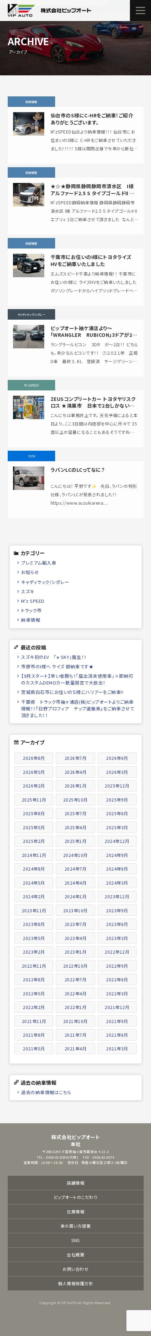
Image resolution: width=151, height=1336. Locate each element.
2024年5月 (34, 883)
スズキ (27, 591)
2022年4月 (76, 993)
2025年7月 (76, 813)
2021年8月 (34, 1035)
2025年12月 (117, 786)
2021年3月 (117, 1048)
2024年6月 (117, 869)
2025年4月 (76, 827)
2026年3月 (117, 772)
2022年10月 (75, 966)
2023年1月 (76, 952)
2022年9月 (117, 966)
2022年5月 (34, 993)
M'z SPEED (33, 601)
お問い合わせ (75, 1269)
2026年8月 (34, 758)
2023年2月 (34, 952)
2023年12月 (117, 896)
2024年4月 (76, 883)
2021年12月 (117, 1007)
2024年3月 (117, 883)
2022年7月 (76, 979)
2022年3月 (117, 993)
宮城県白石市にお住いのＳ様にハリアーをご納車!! (72, 692)
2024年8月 (34, 869)
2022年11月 (34, 966)
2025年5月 (34, 827)
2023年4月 (76, 938)
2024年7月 (76, 869)
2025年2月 (34, 841)
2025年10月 (75, 800)
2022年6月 (117, 979)
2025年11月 (34, 800)
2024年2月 (34, 896)
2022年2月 (34, 1007)
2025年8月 (34, 813)
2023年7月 (76, 924)
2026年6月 (117, 758)
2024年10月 (75, 855)
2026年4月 (76, 772)
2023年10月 (75, 910)
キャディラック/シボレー (45, 582)
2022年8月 (34, 979)
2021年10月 (75, 1021)
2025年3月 (117, 827)
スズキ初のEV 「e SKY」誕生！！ (54, 657)
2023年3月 (117, 938)
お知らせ (30, 572)
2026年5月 (34, 772)
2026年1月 (76, 786)
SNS (75, 1240)
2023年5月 (34, 938)
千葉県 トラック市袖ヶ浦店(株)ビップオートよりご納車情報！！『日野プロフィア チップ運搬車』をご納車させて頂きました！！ (78, 708)
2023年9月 (117, 910)
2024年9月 (117, 855)
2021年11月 (34, 1021)
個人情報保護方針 (75, 1283)
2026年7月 (76, 758)
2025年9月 (117, 800)
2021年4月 (76, 1048)
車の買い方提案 (75, 1226)
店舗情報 (75, 1183)
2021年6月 (117, 1035)
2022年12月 (117, 952)
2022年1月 (76, 1007)
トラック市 (31, 610)
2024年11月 (34, 855)
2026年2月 (34, 786)
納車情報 (30, 619)
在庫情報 (75, 1211)
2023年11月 (34, 910)
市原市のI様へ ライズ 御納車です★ (57, 666)
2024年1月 (76, 896)
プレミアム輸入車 (38, 562)
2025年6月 (117, 813)
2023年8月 (34, 924)
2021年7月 (76, 1035)
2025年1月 (76, 841)
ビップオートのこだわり (76, 1197)
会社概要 (75, 1254)
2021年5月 (34, 1048)
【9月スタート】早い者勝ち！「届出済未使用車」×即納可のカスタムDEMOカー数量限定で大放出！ (77, 679)
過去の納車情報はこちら (46, 1092)
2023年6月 (117, 924)
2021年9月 (117, 1021)
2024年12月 (117, 841)
